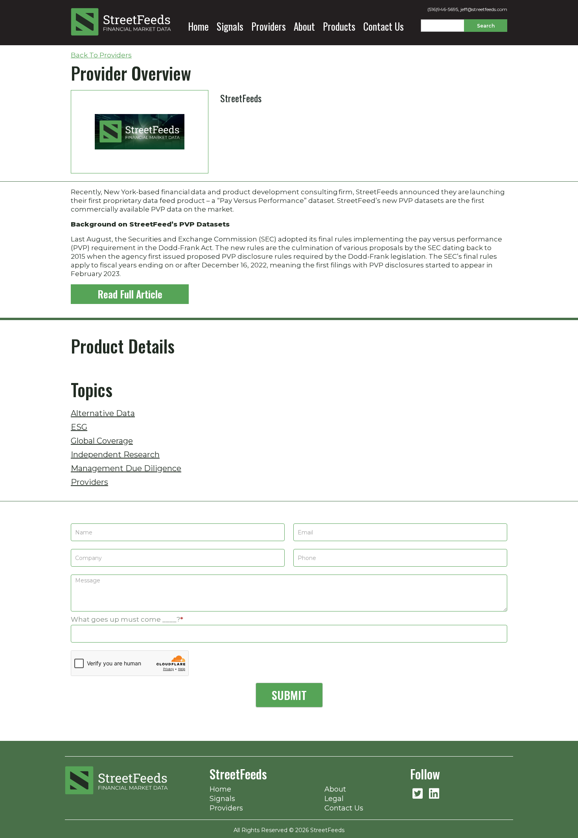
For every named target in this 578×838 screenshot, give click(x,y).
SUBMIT (289, 695)
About (304, 26)
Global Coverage (102, 441)
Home (198, 26)
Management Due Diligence (126, 468)
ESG (79, 427)
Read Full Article (130, 294)
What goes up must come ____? (127, 619)
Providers (268, 26)
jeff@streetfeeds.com (483, 9)
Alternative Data (103, 413)
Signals (230, 26)
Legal (334, 798)
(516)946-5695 (442, 9)
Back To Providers (101, 55)
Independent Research (115, 454)
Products (339, 26)
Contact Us (383, 26)
